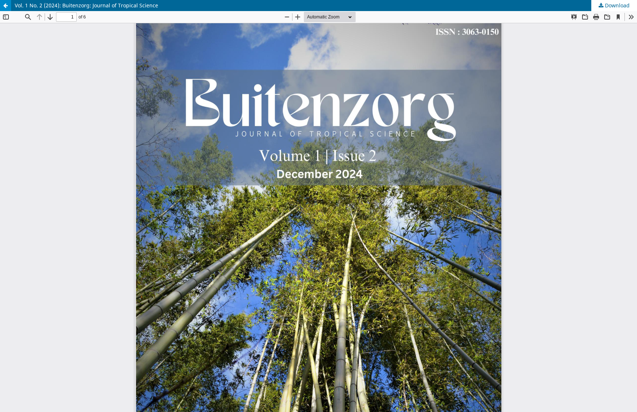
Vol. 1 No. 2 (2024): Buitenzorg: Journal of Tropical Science (86, 5)
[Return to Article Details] (5, 5)
